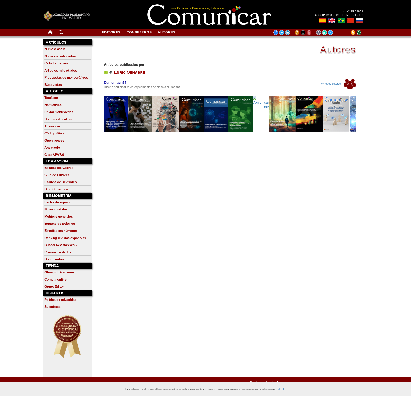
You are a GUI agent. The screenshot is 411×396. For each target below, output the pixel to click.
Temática (51, 98)
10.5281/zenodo (352, 11)
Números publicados (60, 56)
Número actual (55, 49)
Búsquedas (53, 84)
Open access (54, 140)
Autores (167, 32)
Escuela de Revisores (60, 182)
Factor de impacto (58, 202)
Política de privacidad (60, 299)
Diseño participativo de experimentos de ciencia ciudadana (142, 87)
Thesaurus (52, 126)
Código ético (54, 133)
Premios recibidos (57, 252)
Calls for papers (56, 63)
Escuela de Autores (58, 168)
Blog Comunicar (56, 189)
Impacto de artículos (59, 223)
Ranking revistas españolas (65, 238)
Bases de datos (56, 209)
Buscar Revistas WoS (60, 245)
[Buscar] (61, 33)
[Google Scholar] (297, 32)
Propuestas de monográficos (66, 77)
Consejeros (139, 32)
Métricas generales (58, 216)
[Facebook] (275, 32)
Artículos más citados (60, 70)
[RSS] (347, 32)
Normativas (52, 105)
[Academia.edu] (319, 32)
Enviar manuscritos (58, 112)
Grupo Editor (54, 286)
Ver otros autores (331, 83)
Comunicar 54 (115, 82)
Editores (111, 32)
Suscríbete (52, 307)
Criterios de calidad (58, 119)
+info (278, 389)
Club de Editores (56, 175)
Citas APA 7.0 (54, 155)
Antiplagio (52, 147)
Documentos (54, 259)
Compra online (55, 279)
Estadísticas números (60, 231)
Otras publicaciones (59, 272)
